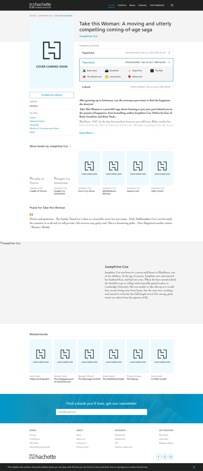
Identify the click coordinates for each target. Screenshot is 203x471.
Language (34, 125)
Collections (35, 439)
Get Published (157, 5)
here (145, 467)
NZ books (34, 443)
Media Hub (120, 439)
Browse (33, 435)
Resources (120, 430)
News (132, 5)
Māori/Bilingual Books (40, 447)
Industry (142, 5)
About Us (81, 439)
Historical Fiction (37, 121)
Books (111, 5)
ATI (116, 443)
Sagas (32, 132)
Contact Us (81, 443)
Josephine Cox (88, 36)
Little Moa (163, 439)
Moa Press (163, 435)
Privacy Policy (83, 447)
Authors (122, 5)
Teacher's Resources (124, 447)
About (80, 430)
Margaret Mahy (166, 443)
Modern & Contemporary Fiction (44, 128)
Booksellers (120, 435)
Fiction (33, 118)
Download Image (51, 95)
